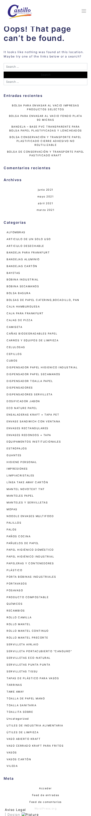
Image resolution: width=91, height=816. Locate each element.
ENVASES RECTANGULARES (28, 428)
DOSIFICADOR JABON (23, 401)
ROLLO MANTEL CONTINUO (28, 630)
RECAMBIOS (16, 610)
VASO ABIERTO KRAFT (24, 739)
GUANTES (14, 455)
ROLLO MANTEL (19, 624)
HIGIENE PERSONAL (22, 462)
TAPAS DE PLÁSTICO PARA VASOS (33, 678)
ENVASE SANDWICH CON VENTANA (33, 421)
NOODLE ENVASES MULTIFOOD (30, 516)
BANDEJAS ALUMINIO (23, 259)
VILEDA (12, 766)
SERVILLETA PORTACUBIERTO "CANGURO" (39, 651)
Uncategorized (18, 718)
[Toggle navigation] (83, 11)
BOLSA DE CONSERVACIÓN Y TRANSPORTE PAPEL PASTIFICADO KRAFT (45, 153)
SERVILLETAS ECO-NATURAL (29, 657)
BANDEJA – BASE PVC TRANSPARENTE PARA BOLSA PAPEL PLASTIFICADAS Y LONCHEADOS (45, 128)
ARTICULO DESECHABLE (25, 246)
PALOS (12, 529)
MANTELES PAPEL (20, 495)
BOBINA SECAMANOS (23, 286)
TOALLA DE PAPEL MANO (26, 698)
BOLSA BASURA (19, 293)
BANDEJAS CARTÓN (22, 266)
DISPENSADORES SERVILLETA (29, 394)
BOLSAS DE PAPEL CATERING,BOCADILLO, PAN (43, 300)
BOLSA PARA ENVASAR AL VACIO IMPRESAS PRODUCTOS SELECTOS (45, 107)
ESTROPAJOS (17, 448)
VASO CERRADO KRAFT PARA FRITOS (35, 745)
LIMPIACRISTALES (20, 475)
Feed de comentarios (45, 802)
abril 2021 (45, 203)
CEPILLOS (14, 354)
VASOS (12, 752)
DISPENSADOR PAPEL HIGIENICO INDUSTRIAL (42, 367)
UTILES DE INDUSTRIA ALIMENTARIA (35, 725)
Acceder (45, 788)
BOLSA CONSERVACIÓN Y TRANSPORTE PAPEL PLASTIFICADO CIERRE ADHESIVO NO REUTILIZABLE (45, 141)
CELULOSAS (16, 347)
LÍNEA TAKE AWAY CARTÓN (27, 482)
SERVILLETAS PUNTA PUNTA (28, 664)
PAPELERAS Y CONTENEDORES (30, 563)
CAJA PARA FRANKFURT (25, 313)
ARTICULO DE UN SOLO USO (29, 239)
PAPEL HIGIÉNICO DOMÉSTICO (30, 549)
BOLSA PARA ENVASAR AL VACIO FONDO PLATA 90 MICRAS (45, 117)
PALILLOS (14, 522)
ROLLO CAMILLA (19, 617)
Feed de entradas (45, 795)
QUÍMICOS (15, 603)
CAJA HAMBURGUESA (23, 306)
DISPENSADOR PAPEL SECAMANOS (33, 374)
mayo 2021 (45, 196)
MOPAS (12, 509)
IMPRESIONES (17, 468)
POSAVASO (15, 590)
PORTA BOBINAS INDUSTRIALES (31, 576)
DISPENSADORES (20, 387)
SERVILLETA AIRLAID (23, 644)
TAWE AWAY (15, 691)
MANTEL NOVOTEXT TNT (26, 489)
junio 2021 (45, 189)
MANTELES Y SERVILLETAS (27, 502)
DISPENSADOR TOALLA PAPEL (30, 381)
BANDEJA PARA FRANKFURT (28, 252)
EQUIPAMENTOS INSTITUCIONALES (34, 441)
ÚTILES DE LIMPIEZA (23, 732)
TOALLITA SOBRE (20, 712)
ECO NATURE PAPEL (22, 408)
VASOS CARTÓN (19, 759)
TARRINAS (14, 684)
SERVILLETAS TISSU (22, 671)
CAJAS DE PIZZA (20, 320)
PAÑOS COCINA (19, 536)
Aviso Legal (15, 810)
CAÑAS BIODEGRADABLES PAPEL (32, 333)
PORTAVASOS (17, 583)
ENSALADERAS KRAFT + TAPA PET (33, 414)
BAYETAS (13, 273)
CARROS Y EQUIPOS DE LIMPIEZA (32, 340)
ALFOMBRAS (16, 232)
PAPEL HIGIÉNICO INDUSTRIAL (30, 556)
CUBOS (12, 360)
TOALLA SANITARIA (21, 705)
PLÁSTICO (14, 570)
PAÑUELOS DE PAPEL (23, 543)
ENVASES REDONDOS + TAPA (29, 435)
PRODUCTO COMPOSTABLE (28, 597)
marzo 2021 (45, 210)
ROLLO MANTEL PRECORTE (27, 637)
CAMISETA (14, 327)
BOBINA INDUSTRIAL (23, 279)
